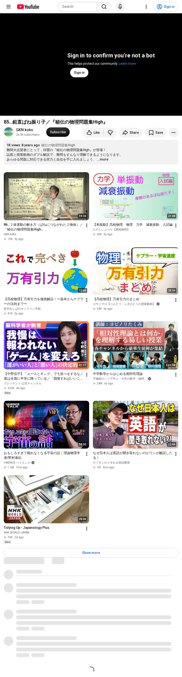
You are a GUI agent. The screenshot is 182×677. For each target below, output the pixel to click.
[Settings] (146, 6)
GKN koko (24, 130)
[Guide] (8, 6)
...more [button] (102, 159)
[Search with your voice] (120, 6)
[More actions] (173, 132)
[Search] (104, 6)
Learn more (127, 63)
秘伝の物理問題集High (58, 145)
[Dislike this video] (110, 132)
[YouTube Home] (27, 6)
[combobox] (79, 6)
